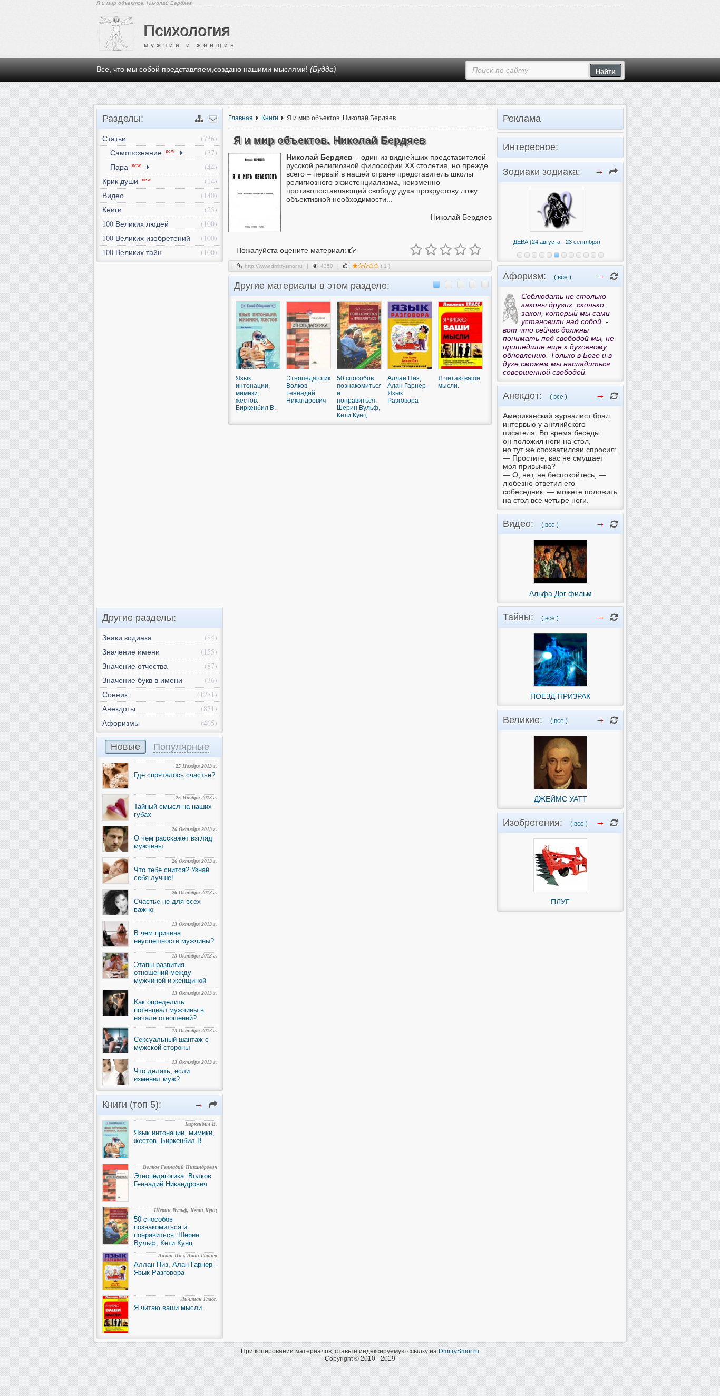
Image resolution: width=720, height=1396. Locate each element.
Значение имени (131, 652)
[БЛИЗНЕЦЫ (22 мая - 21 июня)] (534, 255)
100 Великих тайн (132, 252)
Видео (113, 195)
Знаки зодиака (127, 637)
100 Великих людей (135, 224)
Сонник (115, 694)
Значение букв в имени (142, 680)
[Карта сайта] (199, 118)
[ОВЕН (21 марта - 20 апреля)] (519, 255)
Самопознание (142, 152)
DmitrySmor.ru (459, 1351)
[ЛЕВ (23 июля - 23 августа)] (549, 255)
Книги (269, 118)
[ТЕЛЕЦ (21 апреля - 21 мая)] (527, 255)
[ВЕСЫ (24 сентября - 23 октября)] (564, 255)
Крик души (126, 180)
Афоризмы (121, 723)
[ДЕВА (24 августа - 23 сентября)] (556, 255)
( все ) (562, 277)
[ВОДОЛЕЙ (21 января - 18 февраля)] (593, 255)
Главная (240, 118)
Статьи (114, 138)
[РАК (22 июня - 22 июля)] (541, 255)
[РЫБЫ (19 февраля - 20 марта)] (601, 255)
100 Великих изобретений (146, 238)
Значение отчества (135, 666)
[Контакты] (213, 118)
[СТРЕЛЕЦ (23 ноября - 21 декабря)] (578, 255)
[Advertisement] (159, 432)
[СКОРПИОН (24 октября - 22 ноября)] (571, 255)
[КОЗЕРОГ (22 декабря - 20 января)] (586, 255)
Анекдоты (118, 709)
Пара (125, 166)
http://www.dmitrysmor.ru (274, 266)
